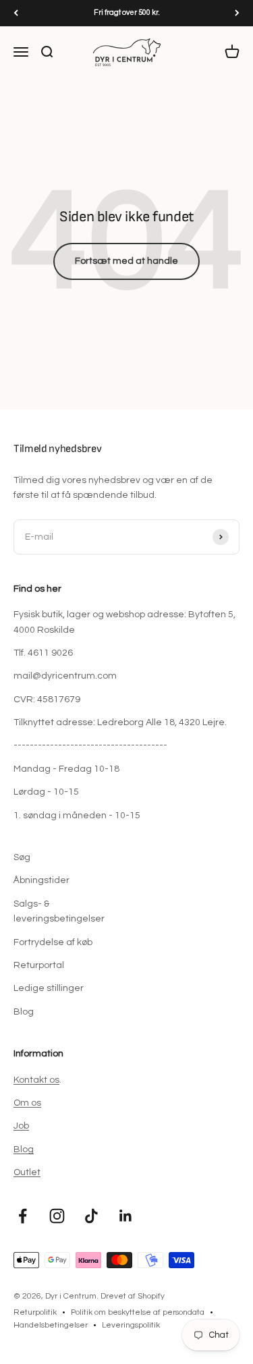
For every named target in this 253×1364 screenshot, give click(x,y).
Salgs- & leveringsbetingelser (59, 911)
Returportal (38, 965)
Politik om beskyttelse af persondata (137, 1312)
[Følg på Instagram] (57, 1216)
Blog (23, 1012)
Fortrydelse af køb (52, 942)
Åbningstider (41, 880)
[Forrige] (15, 13)
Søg (21, 857)
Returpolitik (35, 1312)
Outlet (26, 1172)
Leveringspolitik (131, 1325)
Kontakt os (36, 1080)
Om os (27, 1103)
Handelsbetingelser (50, 1325)
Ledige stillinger (48, 988)
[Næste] (237, 13)
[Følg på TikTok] (91, 1216)
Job (21, 1126)
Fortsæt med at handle (126, 261)
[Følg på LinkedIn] (126, 1216)
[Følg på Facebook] (22, 1216)
